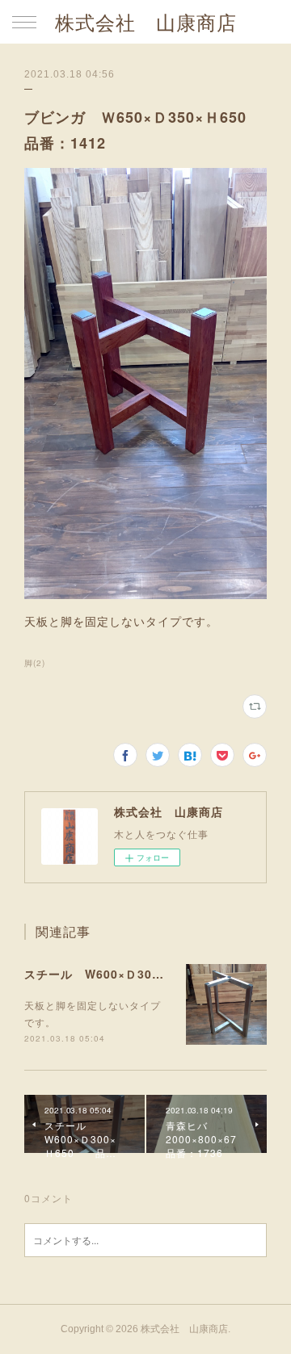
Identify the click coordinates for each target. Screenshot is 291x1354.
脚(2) (34, 663)
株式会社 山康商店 (146, 23)
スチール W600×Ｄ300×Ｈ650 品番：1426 (157, 974)
